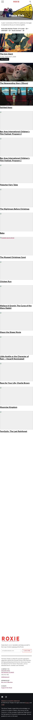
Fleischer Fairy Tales (9, 185)
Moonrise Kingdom (8, 407)
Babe (2, 233)
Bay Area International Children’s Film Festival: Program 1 (15, 159)
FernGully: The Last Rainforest (13, 431)
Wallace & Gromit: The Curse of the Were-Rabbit (16, 307)
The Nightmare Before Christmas (14, 209)
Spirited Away (6, 107)
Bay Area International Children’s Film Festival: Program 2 (15, 132)
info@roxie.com (5, 677)
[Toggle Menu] (2, 1)
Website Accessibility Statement (10, 700)
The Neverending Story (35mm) (14, 83)
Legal (2, 704)
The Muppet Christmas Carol (13, 257)
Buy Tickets (4, 59)
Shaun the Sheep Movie (10, 332)
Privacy (27, 702)
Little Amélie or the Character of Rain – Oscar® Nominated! (14, 357)
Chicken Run (6, 281)
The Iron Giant (6, 54)
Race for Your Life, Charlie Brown (15, 383)
